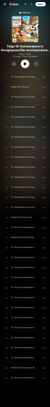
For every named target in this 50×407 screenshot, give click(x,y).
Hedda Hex (26, 13)
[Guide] (4, 4)
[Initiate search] (25, 4)
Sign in (41, 4)
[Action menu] (36, 64)
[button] (14, 64)
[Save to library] (13, 63)
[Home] (14, 4)
